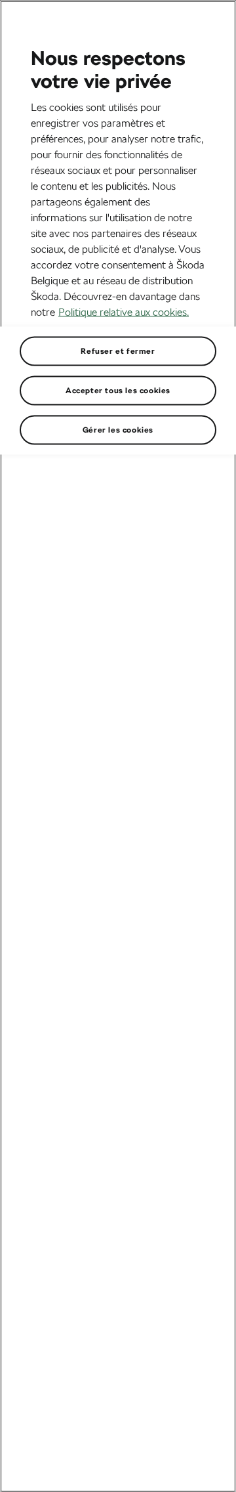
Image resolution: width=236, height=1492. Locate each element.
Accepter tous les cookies (118, 389)
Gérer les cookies (118, 429)
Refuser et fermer (118, 350)
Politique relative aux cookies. (123, 311)
